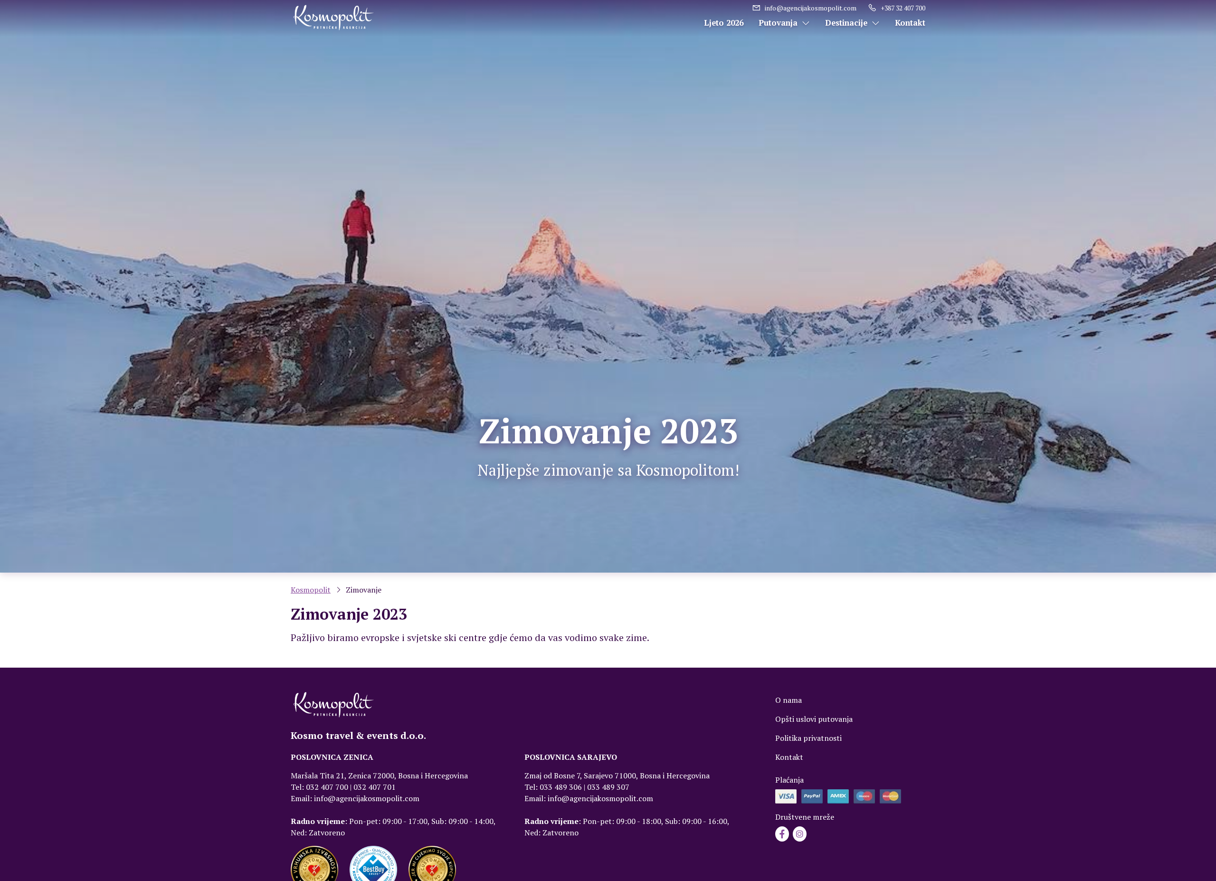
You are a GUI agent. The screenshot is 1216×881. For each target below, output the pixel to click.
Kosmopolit (311, 589)
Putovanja (779, 23)
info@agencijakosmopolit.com (810, 7)
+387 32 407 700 (903, 7)
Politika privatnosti (808, 738)
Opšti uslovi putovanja (814, 719)
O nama (788, 700)
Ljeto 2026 (723, 23)
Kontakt (910, 23)
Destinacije (847, 23)
